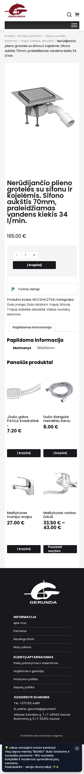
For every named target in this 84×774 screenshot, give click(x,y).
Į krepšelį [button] (23, 453)
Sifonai (65, 304)
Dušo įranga (16, 304)
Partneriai (19, 631)
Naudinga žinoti (23, 639)
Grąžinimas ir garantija (28, 671)
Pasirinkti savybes (55, 549)
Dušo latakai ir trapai (42, 304)
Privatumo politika (25, 679)
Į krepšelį (34, 265)
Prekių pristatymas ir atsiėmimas (35, 663)
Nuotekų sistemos (29, 36)
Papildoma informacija (32, 327)
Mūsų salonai (22, 647)
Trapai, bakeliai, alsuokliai (37, 41)
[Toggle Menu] (74, 25)
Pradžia (9, 36)
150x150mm (46, 348)
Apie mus (19, 623)
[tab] (32, 327)
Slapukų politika (23, 687)
